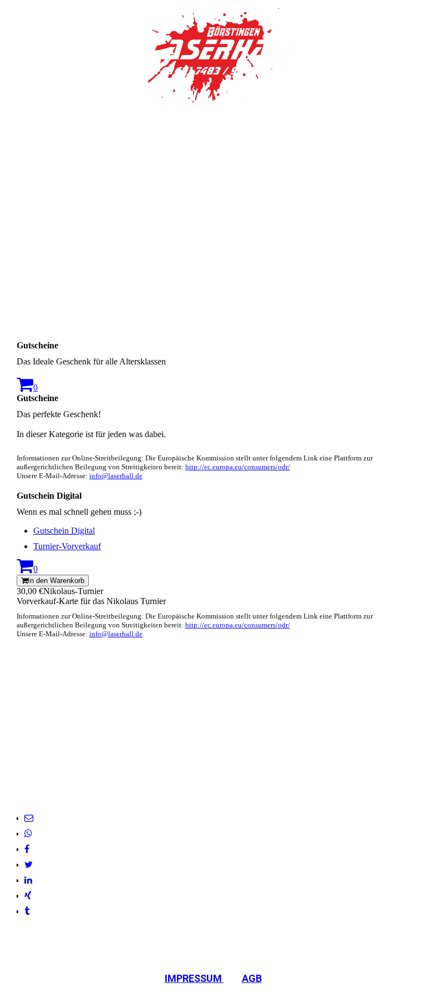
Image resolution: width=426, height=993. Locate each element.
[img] (213, 55)
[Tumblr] (26, 911)
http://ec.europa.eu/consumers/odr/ (237, 467)
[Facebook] (26, 849)
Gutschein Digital (64, 530)
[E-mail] (28, 818)
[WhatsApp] (28, 833)
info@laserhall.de (116, 476)
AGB (252, 978)
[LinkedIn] (28, 880)
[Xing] (28, 895)
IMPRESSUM (194, 978)
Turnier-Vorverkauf (67, 546)
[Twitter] (28, 864)
